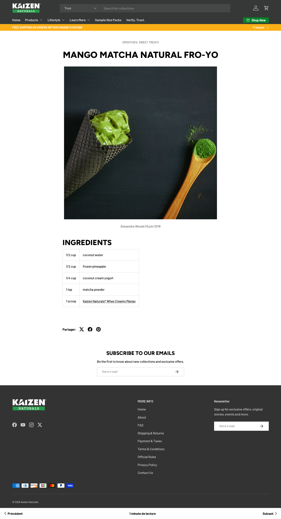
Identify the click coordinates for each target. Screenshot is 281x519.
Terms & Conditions (151, 449)
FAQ (140, 425)
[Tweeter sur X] (81, 329)
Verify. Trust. (135, 20)
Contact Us (145, 472)
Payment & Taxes (150, 441)
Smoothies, (130, 42)
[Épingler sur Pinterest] (98, 329)
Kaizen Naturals (29, 502)
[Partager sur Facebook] (90, 329)
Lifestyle (54, 20)
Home (16, 20)
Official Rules (147, 457)
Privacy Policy (147, 465)
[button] (266, 8)
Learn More (78, 20)
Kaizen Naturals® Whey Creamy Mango (109, 301)
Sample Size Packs (108, 20)
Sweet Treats (149, 42)
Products (31, 20)
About (142, 417)
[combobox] (145, 8)
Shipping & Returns (151, 433)
